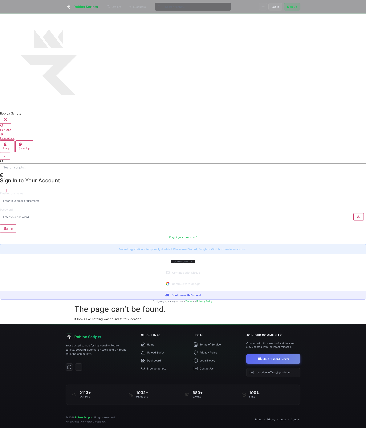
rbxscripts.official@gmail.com (273, 372)
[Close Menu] (5, 120)
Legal (283, 419)
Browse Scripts (156, 368)
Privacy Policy (205, 301)
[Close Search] (5, 155)
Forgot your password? (183, 237)
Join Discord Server (276, 359)
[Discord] (69, 367)
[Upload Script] (263, 6)
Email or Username (11, 193)
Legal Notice (207, 360)
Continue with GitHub (186, 272)
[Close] (3, 190)
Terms (188, 301)
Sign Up (292, 6)
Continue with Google (186, 283)
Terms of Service (210, 344)
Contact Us (207, 368)
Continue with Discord (186, 295)
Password (6, 209)
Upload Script (155, 352)
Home (150, 344)
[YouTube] (78, 367)
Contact (295, 419)
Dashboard (154, 360)
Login (275, 6)
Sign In (8, 228)
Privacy (271, 419)
